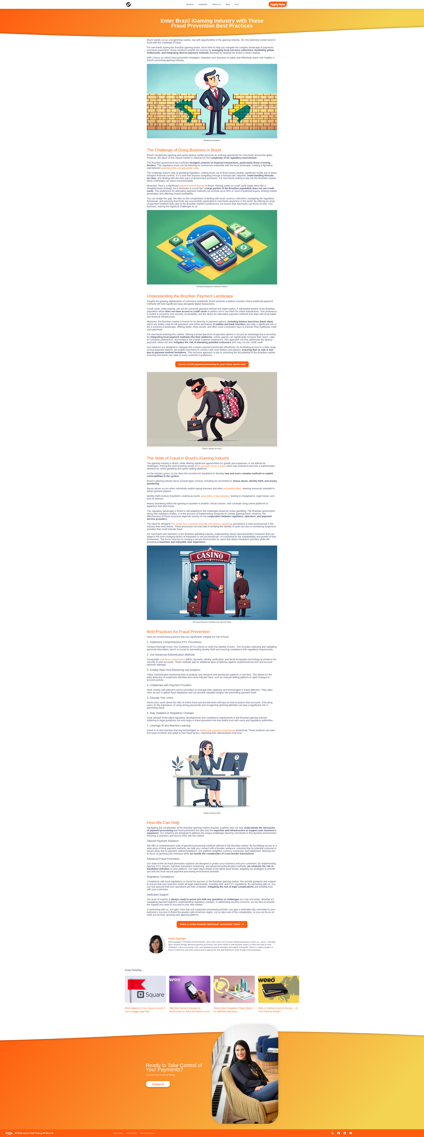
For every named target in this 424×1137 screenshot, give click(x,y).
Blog (228, 4)
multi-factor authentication (172, 659)
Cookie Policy (117, 1133)
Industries (203, 4)
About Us (216, 4)
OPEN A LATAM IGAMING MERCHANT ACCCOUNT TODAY (210, 924)
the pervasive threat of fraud (211, 466)
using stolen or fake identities (215, 496)
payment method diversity (192, 185)
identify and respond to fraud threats (217, 730)
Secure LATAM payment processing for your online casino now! (212, 364)
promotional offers (232, 488)
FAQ (237, 4)
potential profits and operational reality (180, 168)
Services (190, 4)
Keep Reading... (134, 970)
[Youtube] (350, 1133)
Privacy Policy (131, 1133)
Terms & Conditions (147, 1133)
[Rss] (332, 1133)
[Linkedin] (344, 1133)
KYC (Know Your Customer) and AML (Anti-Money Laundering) (201, 524)
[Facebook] (338, 1133)
